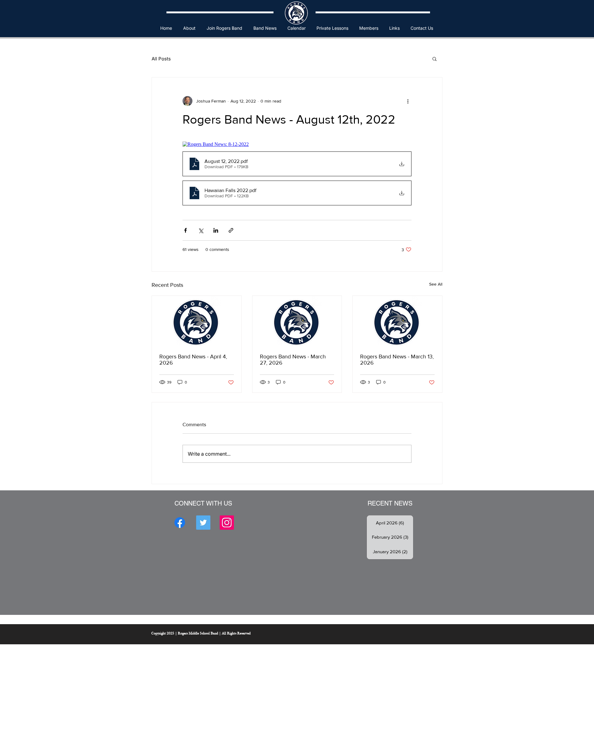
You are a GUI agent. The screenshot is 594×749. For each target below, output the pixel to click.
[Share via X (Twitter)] (201, 230)
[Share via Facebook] (185, 230)
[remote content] (297, 144)
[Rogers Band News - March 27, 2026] (297, 321)
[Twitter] (203, 522)
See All (435, 284)
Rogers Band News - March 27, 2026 (293, 359)
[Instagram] (227, 522)
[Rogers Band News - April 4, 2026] (196, 321)
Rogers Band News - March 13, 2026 (397, 359)
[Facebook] (180, 522)
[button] (189, 28)
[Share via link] (231, 230)
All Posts (161, 59)
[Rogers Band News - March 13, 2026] (397, 321)
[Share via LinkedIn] (216, 230)
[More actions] (407, 101)
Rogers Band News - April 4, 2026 (193, 359)
